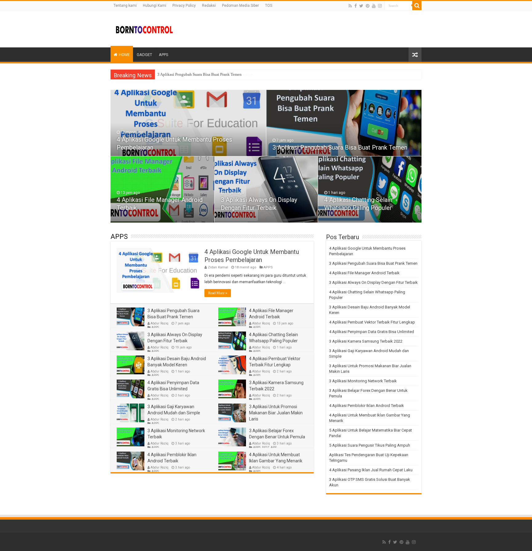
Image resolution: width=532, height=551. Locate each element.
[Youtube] (373, 6)
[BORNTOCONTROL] (144, 29)
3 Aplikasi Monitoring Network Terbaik (363, 381)
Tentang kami (125, 5)
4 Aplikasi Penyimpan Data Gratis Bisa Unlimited (371, 331)
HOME (124, 54)
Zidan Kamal (218, 267)
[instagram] (379, 6)
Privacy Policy (184, 5)
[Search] (416, 5)
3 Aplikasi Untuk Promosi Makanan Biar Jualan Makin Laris (276, 412)
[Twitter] (361, 6)
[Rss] (350, 6)
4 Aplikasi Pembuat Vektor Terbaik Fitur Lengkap (372, 322)
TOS (268, 5)
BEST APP (269, 447)
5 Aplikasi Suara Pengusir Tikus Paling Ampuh (369, 445)
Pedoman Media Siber (240, 5)
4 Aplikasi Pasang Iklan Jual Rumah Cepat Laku (371, 470)
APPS (163, 54)
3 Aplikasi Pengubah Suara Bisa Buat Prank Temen (199, 74)
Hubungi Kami (154, 5)
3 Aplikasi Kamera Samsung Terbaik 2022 (365, 341)
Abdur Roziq (159, 323)
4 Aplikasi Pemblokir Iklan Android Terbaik (366, 405)
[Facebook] (355, 6)
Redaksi (209, 5)
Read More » (217, 293)
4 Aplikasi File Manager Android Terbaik (364, 273)
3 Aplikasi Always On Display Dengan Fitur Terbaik (373, 282)
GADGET (144, 54)
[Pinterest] (367, 6)
